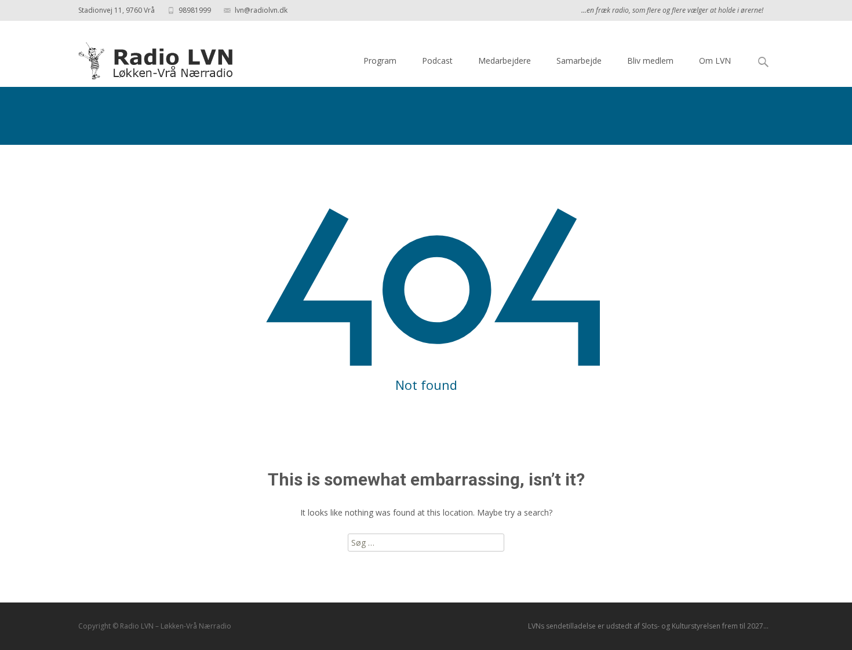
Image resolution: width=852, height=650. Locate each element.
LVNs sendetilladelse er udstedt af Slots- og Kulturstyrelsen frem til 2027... (648, 626)
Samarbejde (579, 60)
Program (379, 60)
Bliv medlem (650, 60)
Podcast (437, 60)
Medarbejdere (504, 60)
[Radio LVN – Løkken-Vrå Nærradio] (147, 58)
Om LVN (715, 60)
